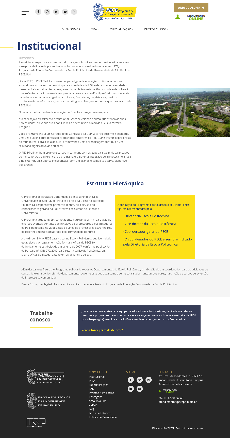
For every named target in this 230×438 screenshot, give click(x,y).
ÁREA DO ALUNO (189, 7)
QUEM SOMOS (71, 29)
